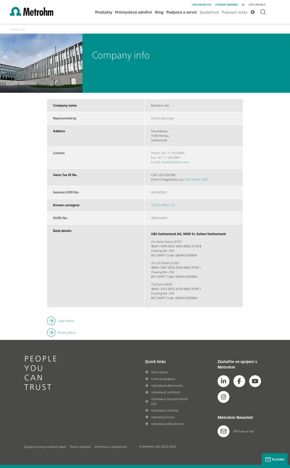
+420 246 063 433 (201, 5)
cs (243, 5)
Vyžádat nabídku (226, 5)
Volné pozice (159, 372)
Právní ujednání (80, 446)
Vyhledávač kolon (163, 417)
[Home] (31, 14)
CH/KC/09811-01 (163, 205)
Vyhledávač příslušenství (167, 423)
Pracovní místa (234, 12)
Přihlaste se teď (243, 431)
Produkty (103, 12)
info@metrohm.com (175, 162)
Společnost (209, 12)
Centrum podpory (163, 378)
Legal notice (66, 321)
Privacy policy (67, 332)
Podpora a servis (181, 12)
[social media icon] (223, 381)
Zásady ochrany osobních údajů (45, 446)
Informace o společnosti (111, 446)
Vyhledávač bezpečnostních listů (169, 401)
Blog (159, 12)
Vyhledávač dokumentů (167, 385)
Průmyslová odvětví (133, 12)
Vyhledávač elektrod (164, 410)
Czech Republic (257, 5)
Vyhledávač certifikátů (165, 392)
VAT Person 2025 (196, 179)
